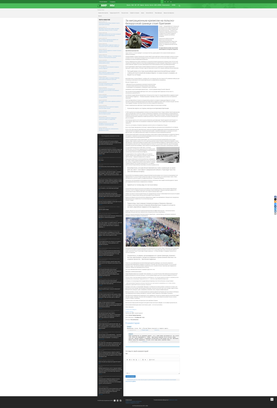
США (132, 5)
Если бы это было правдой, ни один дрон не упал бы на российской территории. (110, 202)
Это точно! (101, 160)
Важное (100, 15)
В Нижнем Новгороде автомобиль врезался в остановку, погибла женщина (109, 84)
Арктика (147, 5)
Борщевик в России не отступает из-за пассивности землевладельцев (108, 124)
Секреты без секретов (103, 12)
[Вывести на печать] (116, 1)
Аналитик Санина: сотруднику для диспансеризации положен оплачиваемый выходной (109, 90)
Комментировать (130, 376)
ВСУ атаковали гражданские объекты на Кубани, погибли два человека (108, 40)
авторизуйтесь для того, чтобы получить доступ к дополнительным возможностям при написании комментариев (151, 379)
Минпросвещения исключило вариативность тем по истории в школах (109, 113)
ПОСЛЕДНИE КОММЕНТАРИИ (110, 136)
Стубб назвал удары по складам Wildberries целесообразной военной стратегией (109, 78)
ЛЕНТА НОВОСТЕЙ (104, 20)
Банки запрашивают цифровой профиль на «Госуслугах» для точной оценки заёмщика (109, 45)
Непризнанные (166, 5)
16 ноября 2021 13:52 (132, 330)
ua (170, 1)
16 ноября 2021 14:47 (134, 341)
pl (167, 1)
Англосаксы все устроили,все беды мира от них (110, 166)
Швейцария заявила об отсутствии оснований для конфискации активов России (110, 34)
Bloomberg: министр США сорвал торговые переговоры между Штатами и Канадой (109, 29)
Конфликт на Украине (134, 12)
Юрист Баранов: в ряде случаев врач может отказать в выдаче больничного (109, 73)
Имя (127, 353)
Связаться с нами (173, 400)
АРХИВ (173, 5)
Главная (131, 311)
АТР (138, 5)
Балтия (151, 5)
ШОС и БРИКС (157, 5)
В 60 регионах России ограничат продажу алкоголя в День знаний (109, 107)
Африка (142, 5)
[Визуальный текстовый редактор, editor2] (153, 366)
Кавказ (142, 12)
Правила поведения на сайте (132, 402)
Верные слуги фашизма (169, 12)
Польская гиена (124, 12)
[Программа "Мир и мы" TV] (139, 1)
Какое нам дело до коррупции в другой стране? (110, 361)
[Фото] (137, 1)
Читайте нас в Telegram (131, 309)
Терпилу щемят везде (104, 209)
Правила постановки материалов (133, 401)
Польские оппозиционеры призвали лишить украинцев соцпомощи (109, 23)
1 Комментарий (145, 330)
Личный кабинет (103, 1)
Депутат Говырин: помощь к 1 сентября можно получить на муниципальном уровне (110, 56)
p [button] (129, 373)
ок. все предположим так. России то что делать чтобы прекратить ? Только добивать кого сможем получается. (110, 243)
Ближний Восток (149, 12)
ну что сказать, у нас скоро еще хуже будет (109, 188)
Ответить (157, 330)
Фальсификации (158, 12)
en (165, 1)
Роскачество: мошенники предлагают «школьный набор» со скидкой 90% (108, 118)
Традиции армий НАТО (114, 12)
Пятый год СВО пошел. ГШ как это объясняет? (109, 289)
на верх (127, 311)
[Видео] (134, 1)
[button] (127, 360)
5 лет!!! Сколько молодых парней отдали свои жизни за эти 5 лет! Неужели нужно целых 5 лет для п (110, 263)
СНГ (136, 5)
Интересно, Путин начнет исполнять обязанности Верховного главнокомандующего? (110, 216)
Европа (128, 5)
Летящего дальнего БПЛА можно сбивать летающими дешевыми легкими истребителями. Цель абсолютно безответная (110, 143)
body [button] (127, 373)
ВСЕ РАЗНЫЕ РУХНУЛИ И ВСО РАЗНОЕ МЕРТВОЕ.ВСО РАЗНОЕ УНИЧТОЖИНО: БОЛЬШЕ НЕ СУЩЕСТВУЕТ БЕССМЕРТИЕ (110, 282)
